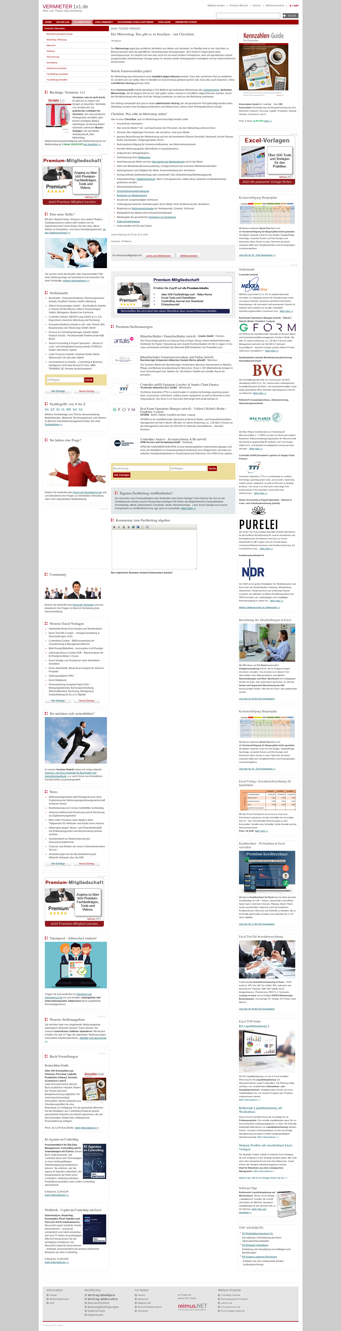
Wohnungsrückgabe (143, 208)
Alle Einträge (58, 391)
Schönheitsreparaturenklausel (133, 191)
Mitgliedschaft (144, 1303)
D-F (53, 409)
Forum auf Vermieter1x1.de (87, 492)
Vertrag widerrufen (103, 1299)
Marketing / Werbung (57, 39)
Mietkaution (144, 157)
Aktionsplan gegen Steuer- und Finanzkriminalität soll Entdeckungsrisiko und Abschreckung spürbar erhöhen (75, 831)
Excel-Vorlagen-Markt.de (233, 1311)
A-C (47, 409)
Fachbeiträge (82, 22)
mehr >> (268, 121)
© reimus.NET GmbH (53, 1325)
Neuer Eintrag (86, 391)
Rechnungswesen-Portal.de (234, 1299)
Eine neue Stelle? (62, 214)
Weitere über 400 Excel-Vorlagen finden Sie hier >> (263, 1178)
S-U (75, 409)
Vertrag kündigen (101, 1295)
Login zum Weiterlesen (158, 255)
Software (51, 51)
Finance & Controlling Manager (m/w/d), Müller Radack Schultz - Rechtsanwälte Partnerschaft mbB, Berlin (76, 335)
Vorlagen (164, 22)
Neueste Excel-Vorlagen (67, 623)
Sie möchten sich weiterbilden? (72, 713)
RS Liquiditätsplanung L (254, 1026)
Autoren (257, 5)
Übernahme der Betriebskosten (168, 161)
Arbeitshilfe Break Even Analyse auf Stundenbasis (75, 628)
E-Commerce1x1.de (230, 1307)
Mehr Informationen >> (249, 1100)
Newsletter (143, 1311)
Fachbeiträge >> (53, 424)
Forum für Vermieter (83, 604)
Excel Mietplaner (58, 680)
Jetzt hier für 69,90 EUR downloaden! (257, 1009)
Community (58, 574)
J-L (63, 409)
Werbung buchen (275, 5)
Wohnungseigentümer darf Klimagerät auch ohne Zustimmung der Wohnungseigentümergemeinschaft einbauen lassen (77, 800)
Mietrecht (135, 28)
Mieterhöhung (139, 195)
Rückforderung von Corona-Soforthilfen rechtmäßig (76, 808)
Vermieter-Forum (186, 22)
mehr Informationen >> (87, 1127)
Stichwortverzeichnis (57, 68)
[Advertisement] (76, 537)
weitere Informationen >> (76, 280)
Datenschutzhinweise (128, 221)
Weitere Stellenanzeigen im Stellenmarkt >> (259, 607)
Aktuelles (62, 22)
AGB (52, 1303)
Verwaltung (52, 62)
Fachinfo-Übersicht (55, 28)
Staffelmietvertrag (146, 179)
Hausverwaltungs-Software (135, 22)
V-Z (81, 409)
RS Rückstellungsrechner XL (257, 1233)
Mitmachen (143, 1299)
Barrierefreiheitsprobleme (150, 1307)
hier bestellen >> (92, 144)
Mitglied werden (216, 5)
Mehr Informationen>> (264, 1171)
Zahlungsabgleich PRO (61, 675)
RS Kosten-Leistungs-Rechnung (259, 1256)
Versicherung (53, 57)
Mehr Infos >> (188, 508)
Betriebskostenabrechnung (59, 34)
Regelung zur (124, 195)
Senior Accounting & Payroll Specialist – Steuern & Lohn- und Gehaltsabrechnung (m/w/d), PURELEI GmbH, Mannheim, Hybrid (76, 346)
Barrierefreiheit (98, 1303)
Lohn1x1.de (226, 1303)
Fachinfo (123, 28)
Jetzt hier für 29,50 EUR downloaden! (257, 699)
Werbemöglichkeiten (59, 1299)
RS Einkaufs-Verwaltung (255, 1245)
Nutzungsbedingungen (103, 1307)
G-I (58, 409)
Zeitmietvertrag (211, 90)
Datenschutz (96, 1310)
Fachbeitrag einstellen (57, 80)
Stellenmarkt (104, 22)
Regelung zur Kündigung (162, 217)
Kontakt (53, 1295)
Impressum (95, 1314)
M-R (69, 409)
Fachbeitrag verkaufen (57, 74)
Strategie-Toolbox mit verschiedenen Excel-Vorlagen (266, 1147)
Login (295, 5)
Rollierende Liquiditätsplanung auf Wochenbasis (260, 1110)
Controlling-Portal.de (230, 1295)
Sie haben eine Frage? (65, 440)
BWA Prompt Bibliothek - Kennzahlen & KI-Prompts (76, 648)
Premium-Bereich (238, 5)
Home (48, 22)
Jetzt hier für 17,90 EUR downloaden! (257, 924)
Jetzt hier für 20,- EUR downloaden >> (257, 255)
